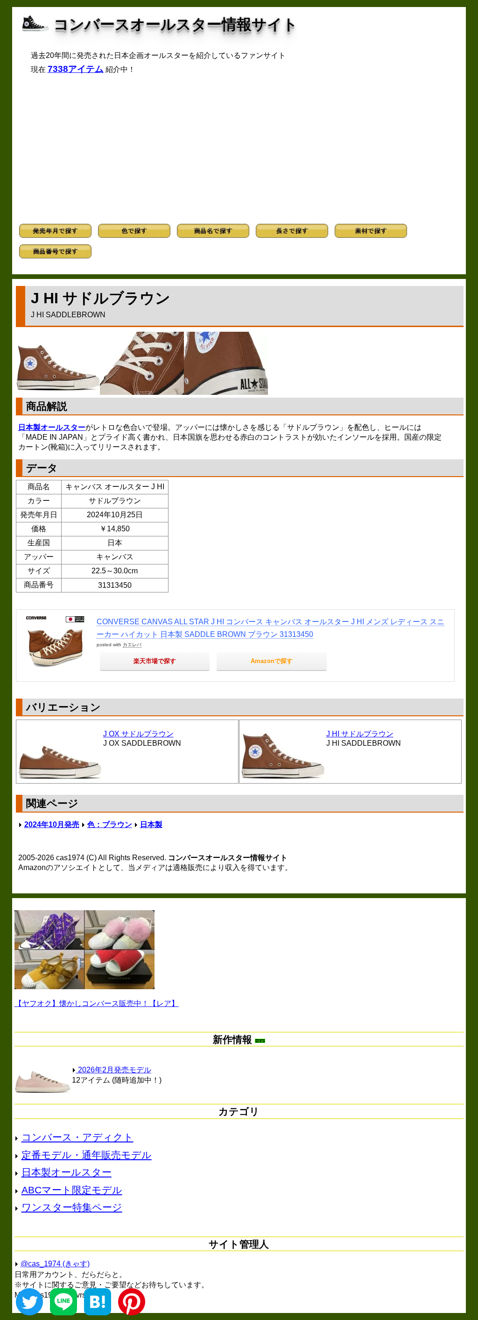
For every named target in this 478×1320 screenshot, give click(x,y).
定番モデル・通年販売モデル (86, 1154)
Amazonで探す (272, 660)
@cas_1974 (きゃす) (55, 1264)
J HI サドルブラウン (360, 734)
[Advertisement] (239, 149)
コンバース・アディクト (77, 1137)
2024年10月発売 (51, 824)
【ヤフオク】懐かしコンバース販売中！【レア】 (96, 1003)
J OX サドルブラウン (138, 734)
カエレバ (132, 644)
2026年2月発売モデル (113, 1070)
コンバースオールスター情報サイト (176, 24)
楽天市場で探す (155, 660)
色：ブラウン (109, 824)
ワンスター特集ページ (71, 1207)
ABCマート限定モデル (71, 1189)
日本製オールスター (51, 427)
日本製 (151, 824)
